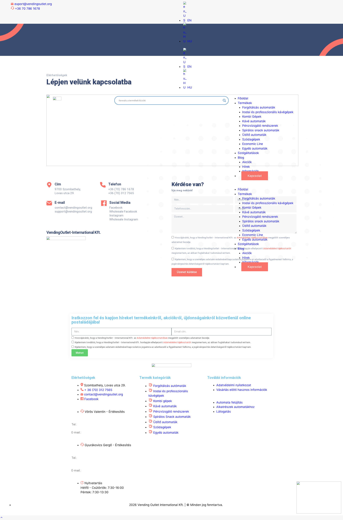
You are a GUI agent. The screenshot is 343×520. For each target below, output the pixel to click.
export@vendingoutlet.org (100, 470)
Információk (250, 171)
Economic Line (252, 144)
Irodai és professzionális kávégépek (267, 112)
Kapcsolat (255, 176)
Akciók (247, 162)
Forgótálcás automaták (258, 107)
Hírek (246, 166)
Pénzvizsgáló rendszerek (260, 125)
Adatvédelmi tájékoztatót (177, 342)
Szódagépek (251, 139)
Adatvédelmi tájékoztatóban (152, 338)
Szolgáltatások (248, 153)
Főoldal (243, 98)
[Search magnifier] (224, 100)
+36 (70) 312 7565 (90, 424)
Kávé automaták (254, 121)
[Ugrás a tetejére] (1, 517)
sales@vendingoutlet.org (99, 432)
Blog (241, 157)
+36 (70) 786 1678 (90, 458)
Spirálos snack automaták (260, 130)
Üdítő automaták (254, 135)
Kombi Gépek (251, 116)
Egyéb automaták (254, 148)
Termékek (245, 103)
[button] (286, 185)
